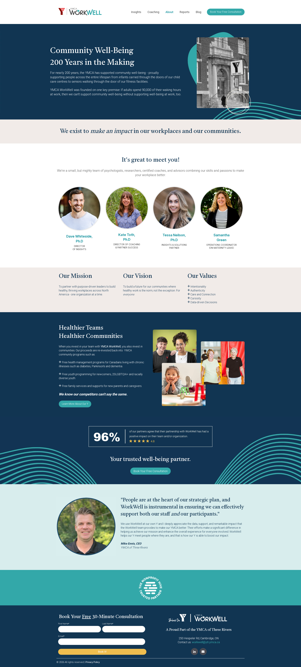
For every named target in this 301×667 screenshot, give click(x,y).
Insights (136, 12)
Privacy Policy (93, 662)
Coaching (153, 12)
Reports (185, 12)
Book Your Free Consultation (225, 11)
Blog (198, 12)
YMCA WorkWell (111, 346)
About (169, 12)
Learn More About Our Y (75, 403)
